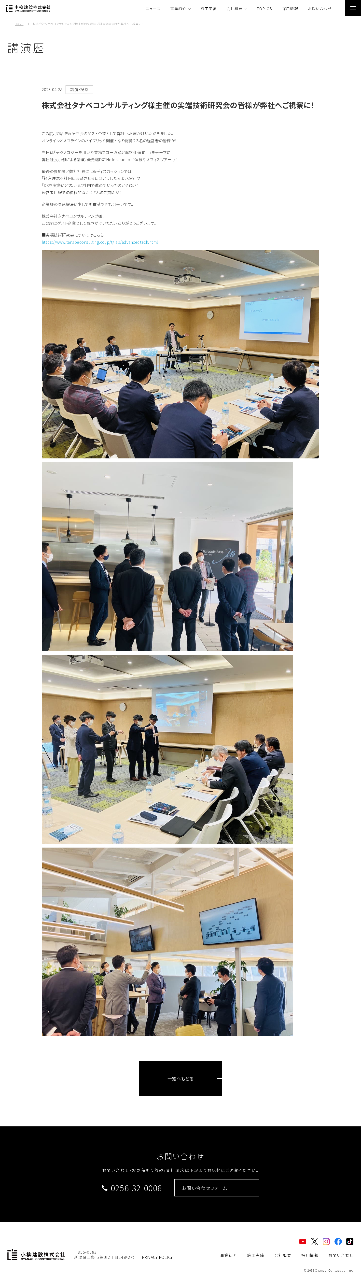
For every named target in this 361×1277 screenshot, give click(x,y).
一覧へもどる (180, 1078)
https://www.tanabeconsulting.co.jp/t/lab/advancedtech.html (100, 242)
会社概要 (234, 8)
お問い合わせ (320, 8)
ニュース (153, 8)
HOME (19, 24)
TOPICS (264, 8)
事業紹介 (178, 8)
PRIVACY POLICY (157, 1257)
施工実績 (208, 8)
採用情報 (290, 8)
